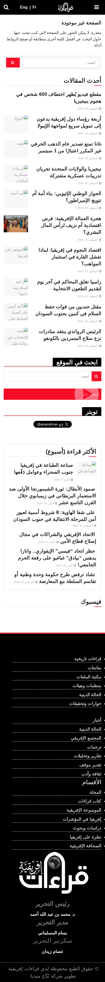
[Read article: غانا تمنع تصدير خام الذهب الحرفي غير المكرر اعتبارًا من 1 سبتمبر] (16, 149)
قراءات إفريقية (23, 968)
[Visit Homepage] (65, 7)
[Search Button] (6, 7)
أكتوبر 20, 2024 (46, 503)
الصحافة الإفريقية (85, 845)
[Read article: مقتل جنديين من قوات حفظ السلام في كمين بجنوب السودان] (16, 312)
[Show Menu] (96, 7)
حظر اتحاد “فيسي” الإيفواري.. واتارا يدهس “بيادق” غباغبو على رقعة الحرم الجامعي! (57, 557)
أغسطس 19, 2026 (24, 582)
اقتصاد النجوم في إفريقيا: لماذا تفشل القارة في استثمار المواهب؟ (70, 256)
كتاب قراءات (89, 801)
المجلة (95, 792)
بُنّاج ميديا (40, 976)
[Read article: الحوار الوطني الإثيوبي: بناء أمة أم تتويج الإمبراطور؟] (16, 199)
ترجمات (94, 747)
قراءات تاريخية (87, 658)
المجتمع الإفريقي (86, 738)
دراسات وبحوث (87, 828)
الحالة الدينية (90, 694)
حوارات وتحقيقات (85, 703)
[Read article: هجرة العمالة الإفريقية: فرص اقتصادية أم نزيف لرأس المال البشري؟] (16, 224)
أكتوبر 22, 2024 (47, 542)
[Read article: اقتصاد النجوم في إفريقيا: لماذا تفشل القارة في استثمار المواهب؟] (16, 255)
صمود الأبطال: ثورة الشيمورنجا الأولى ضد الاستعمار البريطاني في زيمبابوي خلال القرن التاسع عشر (52, 495)
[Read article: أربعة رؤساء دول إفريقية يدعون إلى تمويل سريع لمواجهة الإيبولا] (16, 124)
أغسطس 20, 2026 (83, 525)
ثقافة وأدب (91, 773)
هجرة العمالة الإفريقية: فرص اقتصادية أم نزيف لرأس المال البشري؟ (71, 225)
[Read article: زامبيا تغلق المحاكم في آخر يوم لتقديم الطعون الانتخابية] (16, 287)
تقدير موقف (90, 764)
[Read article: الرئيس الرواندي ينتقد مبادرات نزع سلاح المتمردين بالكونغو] (16, 337)
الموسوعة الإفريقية (84, 810)
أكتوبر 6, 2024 (62, 479)
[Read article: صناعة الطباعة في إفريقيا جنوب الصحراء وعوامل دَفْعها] (86, 469)
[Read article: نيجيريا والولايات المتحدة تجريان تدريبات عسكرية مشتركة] (16, 174)
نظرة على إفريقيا (85, 837)
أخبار (97, 720)
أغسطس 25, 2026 (88, 108)
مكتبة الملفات (88, 676)
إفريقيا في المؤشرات (82, 819)
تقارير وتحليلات (87, 755)
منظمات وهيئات (87, 685)
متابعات (94, 667)
